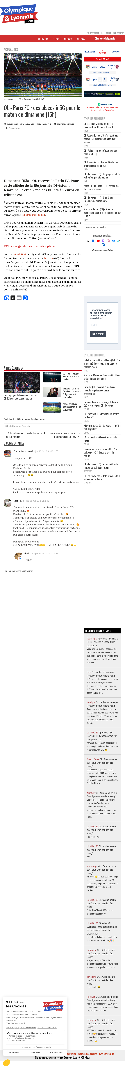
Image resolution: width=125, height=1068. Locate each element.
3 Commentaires (13, 128)
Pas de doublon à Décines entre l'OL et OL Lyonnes (72, 406)
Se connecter (93, 33)
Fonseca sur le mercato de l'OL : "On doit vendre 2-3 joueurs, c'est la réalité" (100, 452)
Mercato (68, 39)
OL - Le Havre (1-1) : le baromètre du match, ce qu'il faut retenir (101, 466)
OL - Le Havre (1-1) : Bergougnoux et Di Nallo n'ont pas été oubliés (102, 175)
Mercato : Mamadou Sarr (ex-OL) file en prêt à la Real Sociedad (102, 377)
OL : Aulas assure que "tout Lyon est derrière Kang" (100, 152)
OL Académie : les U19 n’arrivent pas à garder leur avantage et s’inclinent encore (102, 139)
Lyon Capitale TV (106, 1054)
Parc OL (25, 426)
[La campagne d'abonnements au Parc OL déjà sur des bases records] (22, 391)
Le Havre (48, 258)
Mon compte (118, 33)
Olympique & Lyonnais (105, 38)
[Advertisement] (43, 154)
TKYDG (56, 39)
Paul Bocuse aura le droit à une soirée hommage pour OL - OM (62, 435)
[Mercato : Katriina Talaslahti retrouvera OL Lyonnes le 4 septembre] (52, 396)
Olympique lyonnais (38, 419)
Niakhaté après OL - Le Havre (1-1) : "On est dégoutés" (102, 427)
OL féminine (15, 426)
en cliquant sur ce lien (33, 215)
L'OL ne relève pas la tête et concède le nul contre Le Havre (102, 477)
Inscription (106, 33)
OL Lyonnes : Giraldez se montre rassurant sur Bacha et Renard (98, 125)
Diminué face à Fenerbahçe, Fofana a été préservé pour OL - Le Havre (101, 403)
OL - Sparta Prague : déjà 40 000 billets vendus (71, 376)
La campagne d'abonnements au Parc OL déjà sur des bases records (21, 396)
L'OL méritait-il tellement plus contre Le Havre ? (101, 415)
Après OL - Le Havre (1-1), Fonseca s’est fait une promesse (102, 187)
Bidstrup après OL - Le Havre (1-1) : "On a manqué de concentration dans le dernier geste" (102, 363)
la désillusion (19, 254)
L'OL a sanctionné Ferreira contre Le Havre (100, 439)
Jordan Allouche (67, 124)
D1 (6, 426)
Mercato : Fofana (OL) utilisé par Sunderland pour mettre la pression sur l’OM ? (102, 213)
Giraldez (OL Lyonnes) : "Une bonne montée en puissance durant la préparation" (99, 390)
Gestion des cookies (87, 1054)
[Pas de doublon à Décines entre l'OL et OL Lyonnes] (52, 411)
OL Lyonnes (82, 39)
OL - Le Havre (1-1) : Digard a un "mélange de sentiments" (98, 199)
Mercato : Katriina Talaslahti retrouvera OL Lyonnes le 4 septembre (72, 393)
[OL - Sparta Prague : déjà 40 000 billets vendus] (52, 381)
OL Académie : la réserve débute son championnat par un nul (101, 164)
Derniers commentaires (102, 250)
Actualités (43, 39)
